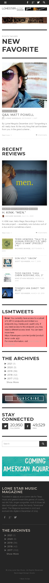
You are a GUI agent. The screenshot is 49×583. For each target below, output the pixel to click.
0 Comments (42, 135)
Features (7, 111)
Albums (6, 209)
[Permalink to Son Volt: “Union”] (7, 263)
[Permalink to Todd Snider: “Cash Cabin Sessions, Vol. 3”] (7, 277)
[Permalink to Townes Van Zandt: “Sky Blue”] (7, 292)
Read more (6, 135)
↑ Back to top (24, 579)
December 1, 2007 (29, 118)
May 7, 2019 (36, 261)
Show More (13, 382)
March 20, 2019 (37, 293)
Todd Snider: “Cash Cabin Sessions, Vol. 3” (29, 274)
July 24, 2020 (27, 216)
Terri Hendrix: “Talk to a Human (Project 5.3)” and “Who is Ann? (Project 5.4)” (31, 242)
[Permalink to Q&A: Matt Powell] (24, 85)
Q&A (15, 111)
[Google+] (33, 2)
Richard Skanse (13, 216)
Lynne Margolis (13, 118)
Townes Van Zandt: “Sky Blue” (30, 289)
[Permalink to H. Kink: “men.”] (24, 183)
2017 (10, 378)
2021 (9, 364)
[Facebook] (27, 2)
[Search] (5, 2)
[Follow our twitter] (5, 426)
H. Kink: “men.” (14, 212)
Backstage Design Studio (24, 573)
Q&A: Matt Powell (18, 114)
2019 (10, 371)
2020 (10, 367)
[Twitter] (38, 2)
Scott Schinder (22, 261)
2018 (10, 375)
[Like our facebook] (27, 426)
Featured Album (19, 209)
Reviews (33, 209)
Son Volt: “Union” (26, 258)
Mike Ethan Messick (24, 278)
